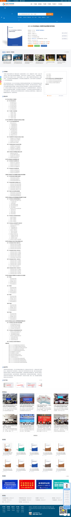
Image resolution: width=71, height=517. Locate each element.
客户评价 (22, 511)
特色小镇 (24, 17)
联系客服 (8, 510)
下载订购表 (44, 45)
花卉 (18, 455)
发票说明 (13, 510)
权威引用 (22, 510)
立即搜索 (49, 14)
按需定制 (65, 35)
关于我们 (65, 0)
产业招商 (44, 4)
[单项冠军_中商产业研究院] (44, 484)
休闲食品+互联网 (6, 455)
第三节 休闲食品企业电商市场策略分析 (53, 82)
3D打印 (47, 17)
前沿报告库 (16, 0)
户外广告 (5, 471)
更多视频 (67, 51)
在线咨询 (49, 95)
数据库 (10, 0)
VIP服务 (18, 511)
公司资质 (4, 511)
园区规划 (40, 4)
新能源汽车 (44, 17)
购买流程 (8, 508)
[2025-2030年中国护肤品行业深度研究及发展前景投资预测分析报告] (34, 447)
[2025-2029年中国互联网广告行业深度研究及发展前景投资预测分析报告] (21, 463)
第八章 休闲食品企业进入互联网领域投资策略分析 (54, 78)
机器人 (36, 17)
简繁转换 (65, 38)
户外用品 (45, 455)
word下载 (65, 33)
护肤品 (32, 455)
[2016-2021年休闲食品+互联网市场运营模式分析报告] (7, 447)
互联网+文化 (59, 471)
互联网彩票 (32, 471)
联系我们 (69, 0)
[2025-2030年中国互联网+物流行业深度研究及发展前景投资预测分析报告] (47, 463)
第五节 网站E (48, 76)
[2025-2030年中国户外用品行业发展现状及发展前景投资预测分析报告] (47, 447)
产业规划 (35, 4)
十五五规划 (60, 4)
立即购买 (31, 45)
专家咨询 (37, 45)
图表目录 (47, 84)
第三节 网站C (48, 74)
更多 (41, 380)
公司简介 (4, 508)
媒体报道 (62, 0)
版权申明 (18, 510)
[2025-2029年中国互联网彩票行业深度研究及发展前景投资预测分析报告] (34, 463)
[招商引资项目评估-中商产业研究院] (61, 484)
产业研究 (49, 4)
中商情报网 (23, 0)
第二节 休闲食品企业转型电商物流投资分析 (53, 81)
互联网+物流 (46, 471)
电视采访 (22, 508)
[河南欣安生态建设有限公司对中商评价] (31, 385)
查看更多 (35, 435)
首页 (31, 4)
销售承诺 (18, 508)
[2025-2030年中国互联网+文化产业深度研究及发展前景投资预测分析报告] (61, 463)
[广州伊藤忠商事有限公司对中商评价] (20, 385)
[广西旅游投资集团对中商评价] (9, 385)
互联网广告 (19, 471)
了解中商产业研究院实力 (40, 30)
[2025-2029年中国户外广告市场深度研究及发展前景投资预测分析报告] (7, 463)
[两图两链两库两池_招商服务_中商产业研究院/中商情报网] (10, 484)
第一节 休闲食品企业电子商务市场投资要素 (53, 79)
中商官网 (3, 0)
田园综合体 (29, 17)
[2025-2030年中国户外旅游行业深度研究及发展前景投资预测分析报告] (61, 447)
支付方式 (13, 508)
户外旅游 (58, 455)
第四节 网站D (48, 75)
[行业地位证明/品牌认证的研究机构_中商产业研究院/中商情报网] (27, 484)
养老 (33, 17)
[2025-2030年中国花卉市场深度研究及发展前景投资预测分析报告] (21, 447)
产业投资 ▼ (54, 4)
